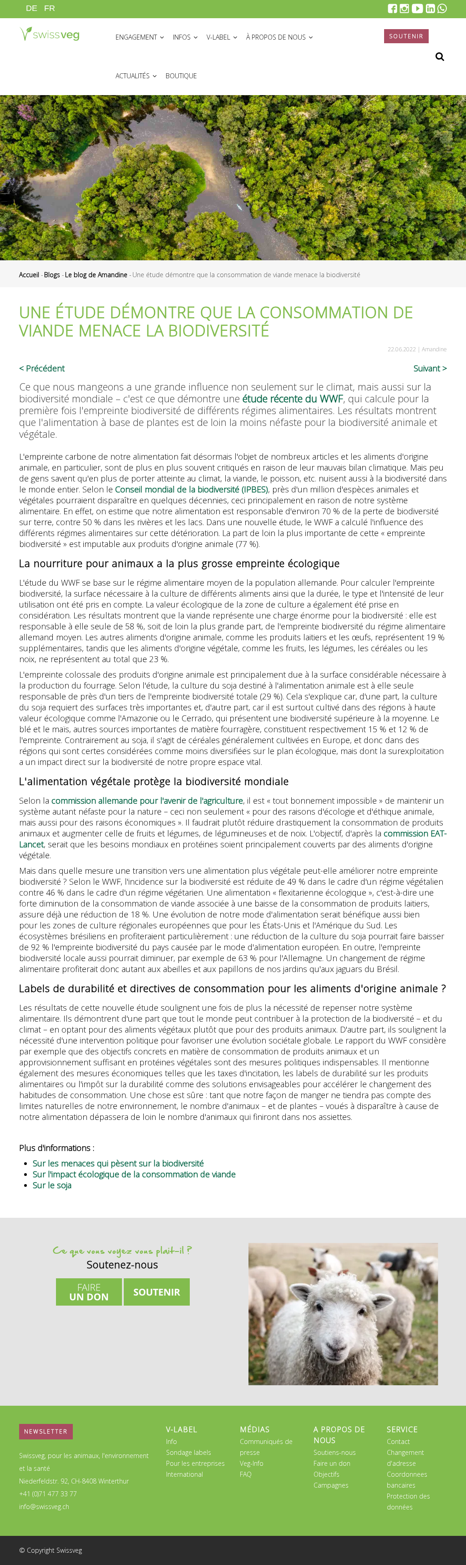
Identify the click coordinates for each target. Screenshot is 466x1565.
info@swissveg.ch (44, 1506)
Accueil (29, 274)
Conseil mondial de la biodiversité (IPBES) (191, 489)
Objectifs (326, 1474)
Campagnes (331, 1485)
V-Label (219, 37)
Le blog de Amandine (96, 274)
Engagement (137, 37)
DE (31, 8)
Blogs (52, 274)
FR (49, 8)
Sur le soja (52, 1185)
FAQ (246, 1474)
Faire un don (332, 1463)
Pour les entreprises (195, 1463)
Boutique (181, 75)
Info (171, 1441)
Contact (398, 1441)
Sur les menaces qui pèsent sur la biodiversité (118, 1163)
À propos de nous (277, 37)
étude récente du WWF (293, 398)
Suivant (427, 368)
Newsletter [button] (46, 1431)
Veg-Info (251, 1463)
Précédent (45, 368)
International (184, 1474)
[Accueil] (49, 29)
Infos (182, 37)
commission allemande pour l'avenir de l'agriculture (147, 800)
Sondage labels (188, 1452)
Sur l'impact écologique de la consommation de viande (134, 1174)
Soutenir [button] (406, 36)
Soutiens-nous (335, 1452)
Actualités (134, 75)
